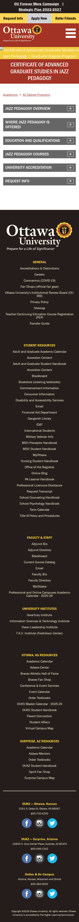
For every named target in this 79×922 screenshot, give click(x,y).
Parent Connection (39, 716)
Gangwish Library (39, 418)
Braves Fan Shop (39, 679)
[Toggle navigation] (71, 34)
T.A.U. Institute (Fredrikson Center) (39, 633)
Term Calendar (39, 509)
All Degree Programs (36, 94)
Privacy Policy (39, 302)
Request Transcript (39, 491)
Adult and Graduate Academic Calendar (39, 351)
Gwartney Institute (39, 615)
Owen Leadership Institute (40, 627)
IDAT (39, 424)
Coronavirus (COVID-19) (40, 280)
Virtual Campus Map (39, 728)
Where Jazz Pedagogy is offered (27, 124)
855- (33, 884)
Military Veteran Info (39, 436)
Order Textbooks (39, 698)
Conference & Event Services (39, 685)
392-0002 (42, 884)
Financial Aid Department (39, 412)
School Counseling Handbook (40, 497)
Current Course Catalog (39, 562)
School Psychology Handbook (39, 503)
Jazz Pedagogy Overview (27, 108)
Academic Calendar (40, 661)
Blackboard (39, 376)
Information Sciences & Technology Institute (39, 621)
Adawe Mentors (39, 753)
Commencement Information (39, 388)
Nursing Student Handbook (39, 461)
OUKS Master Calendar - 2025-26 (39, 704)
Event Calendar (39, 691)
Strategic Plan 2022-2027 (40, 9)
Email (39, 406)
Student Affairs (39, 722)
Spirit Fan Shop (39, 771)
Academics (10, 94)
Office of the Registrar (39, 467)
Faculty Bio (39, 574)
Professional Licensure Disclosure (39, 485)
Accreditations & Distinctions (39, 268)
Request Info (17, 181)
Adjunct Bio (39, 544)
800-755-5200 (39, 813)
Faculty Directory (39, 580)
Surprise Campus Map (40, 778)
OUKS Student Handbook (39, 710)
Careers (39, 274)
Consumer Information (39, 394)
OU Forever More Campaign (36, 4)
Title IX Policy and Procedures (40, 515)
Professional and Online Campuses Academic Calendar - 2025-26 (39, 594)
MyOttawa (39, 455)
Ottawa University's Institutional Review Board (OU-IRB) (39, 294)
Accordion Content (39, 357)
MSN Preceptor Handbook (39, 442)
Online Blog (39, 473)
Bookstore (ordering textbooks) (39, 382)
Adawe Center (39, 667)
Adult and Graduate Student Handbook (39, 363)
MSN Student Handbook (39, 449)
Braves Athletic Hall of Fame (39, 673)
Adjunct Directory (39, 550)
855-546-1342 (39, 848)
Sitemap (39, 308)
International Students (39, 430)
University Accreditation (28, 167)
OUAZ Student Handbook (39, 765)
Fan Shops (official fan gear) (39, 286)
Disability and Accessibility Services (40, 400)
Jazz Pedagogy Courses (27, 154)
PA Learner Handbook (39, 479)
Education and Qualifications (32, 140)
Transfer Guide (39, 323)
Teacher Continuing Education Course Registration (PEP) (39, 315)
